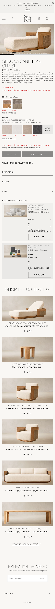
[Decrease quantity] (8, 154)
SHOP (27, 9)
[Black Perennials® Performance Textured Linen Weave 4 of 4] (37, 129)
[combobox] (39, 219)
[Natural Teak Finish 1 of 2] (7, 104)
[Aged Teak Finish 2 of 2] (17, 104)
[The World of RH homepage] (27, 18)
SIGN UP (41, 578)
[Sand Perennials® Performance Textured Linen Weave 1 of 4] (7, 129)
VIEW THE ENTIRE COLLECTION (26, 544)
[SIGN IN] (39, 18)
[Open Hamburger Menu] (4, 18)
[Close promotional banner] (53, 3)
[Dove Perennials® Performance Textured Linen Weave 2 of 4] (17, 129)
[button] (18, 163)
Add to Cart (40, 237)
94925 (38, 148)
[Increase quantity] (15, 154)
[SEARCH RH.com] (12, 18)
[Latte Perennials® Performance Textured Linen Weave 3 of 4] (27, 129)
